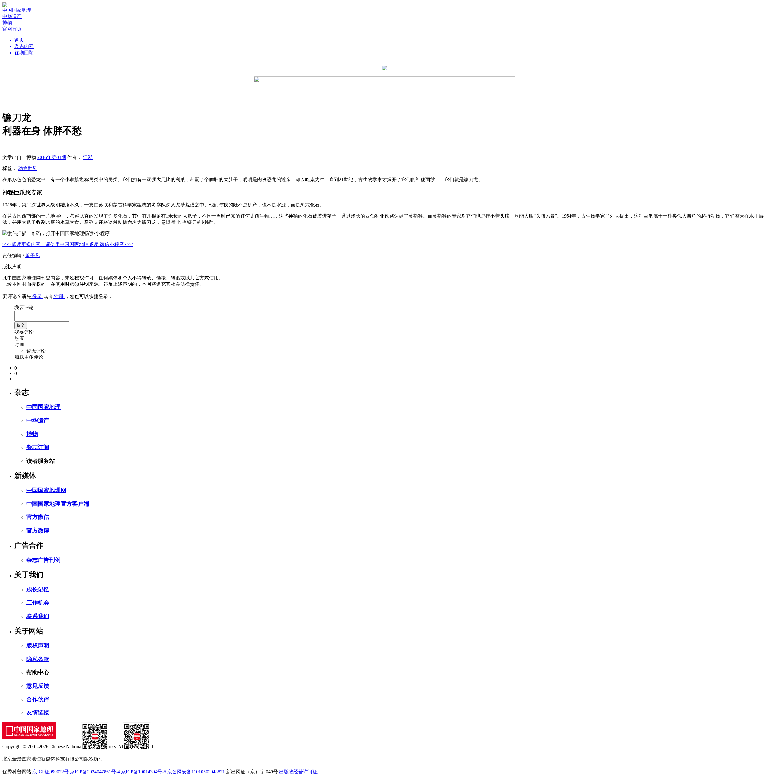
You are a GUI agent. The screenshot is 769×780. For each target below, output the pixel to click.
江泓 (88, 157)
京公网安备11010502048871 (196, 771)
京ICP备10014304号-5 (143, 771)
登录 (37, 296)
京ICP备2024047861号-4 (95, 771)
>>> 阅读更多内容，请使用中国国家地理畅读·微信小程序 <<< (67, 244)
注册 (59, 296)
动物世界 (27, 168)
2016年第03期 (51, 157)
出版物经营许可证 (298, 771)
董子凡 (32, 255)
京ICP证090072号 (50, 771)
